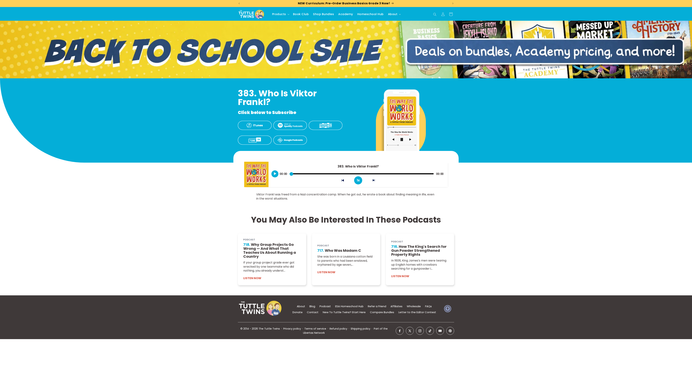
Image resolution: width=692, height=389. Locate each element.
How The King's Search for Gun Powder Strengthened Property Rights (419, 250)
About (301, 306)
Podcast (325, 306)
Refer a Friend (377, 306)
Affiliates (396, 306)
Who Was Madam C (339, 250)
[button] (280, 14)
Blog (312, 306)
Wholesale (414, 306)
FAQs (428, 306)
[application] (358, 172)
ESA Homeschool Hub (349, 306)
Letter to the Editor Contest (417, 312)
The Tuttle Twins (269, 328)
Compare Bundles (382, 312)
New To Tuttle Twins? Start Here (344, 312)
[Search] (435, 14)
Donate (297, 312)
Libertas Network (314, 333)
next (376, 181)
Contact (312, 312)
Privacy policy (292, 328)
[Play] (275, 174)
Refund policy (338, 328)
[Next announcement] (453, 3)
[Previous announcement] (239, 3)
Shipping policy (360, 328)
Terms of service (315, 328)
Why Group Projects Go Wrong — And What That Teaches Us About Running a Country (269, 250)
